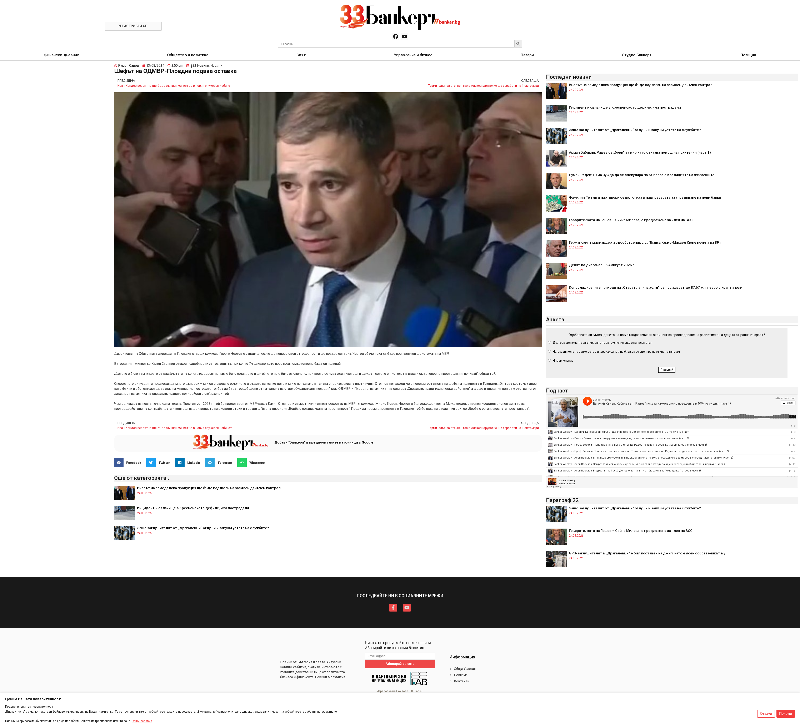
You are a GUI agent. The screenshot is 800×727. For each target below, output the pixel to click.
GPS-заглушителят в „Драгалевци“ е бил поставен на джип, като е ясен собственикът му (647, 553)
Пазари (527, 55)
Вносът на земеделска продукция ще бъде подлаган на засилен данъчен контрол (209, 488)
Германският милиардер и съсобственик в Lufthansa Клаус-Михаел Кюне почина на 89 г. (645, 242)
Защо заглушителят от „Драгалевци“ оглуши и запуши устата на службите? (203, 528)
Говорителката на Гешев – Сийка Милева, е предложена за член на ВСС (630, 220)
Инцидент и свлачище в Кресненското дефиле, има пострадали (193, 508)
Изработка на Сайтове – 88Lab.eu (400, 691)
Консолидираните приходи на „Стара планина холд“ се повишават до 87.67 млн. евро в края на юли (655, 287)
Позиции (748, 55)
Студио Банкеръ (637, 55)
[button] (129, 462)
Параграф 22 (562, 500)
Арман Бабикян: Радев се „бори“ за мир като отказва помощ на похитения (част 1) (640, 152)
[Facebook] (395, 36)
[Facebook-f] (393, 608)
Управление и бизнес (413, 55)
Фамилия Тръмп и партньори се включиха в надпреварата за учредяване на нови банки (645, 197)
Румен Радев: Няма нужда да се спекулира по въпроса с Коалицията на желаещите (641, 175)
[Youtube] (404, 36)
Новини (216, 66)
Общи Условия (142, 721)
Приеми (785, 714)
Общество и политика (187, 55)
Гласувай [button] (667, 369)
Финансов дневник (61, 55)
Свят (301, 55)
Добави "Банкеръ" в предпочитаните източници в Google (323, 442)
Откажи (766, 714)
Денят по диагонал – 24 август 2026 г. (602, 265)
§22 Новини (199, 66)
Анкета (555, 319)
